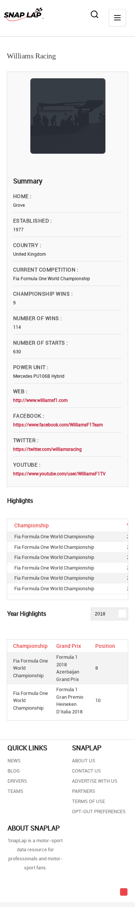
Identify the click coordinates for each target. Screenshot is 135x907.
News (14, 760)
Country (26, 245)
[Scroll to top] (124, 892)
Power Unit (30, 367)
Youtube (26, 464)
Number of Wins (36, 318)
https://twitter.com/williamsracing (47, 449)
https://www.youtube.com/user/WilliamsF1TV (59, 473)
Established (31, 220)
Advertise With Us (94, 780)
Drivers (17, 780)
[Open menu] (117, 17)
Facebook (28, 415)
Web (19, 391)
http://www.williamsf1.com (40, 400)
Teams (15, 791)
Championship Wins (42, 293)
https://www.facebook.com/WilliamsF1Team (58, 424)
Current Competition (45, 269)
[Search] (94, 14)
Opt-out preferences (99, 811)
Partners (83, 791)
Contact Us (86, 770)
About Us (83, 760)
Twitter (25, 440)
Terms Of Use (88, 801)
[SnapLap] (24, 14)
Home (21, 196)
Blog (14, 770)
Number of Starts (39, 342)
